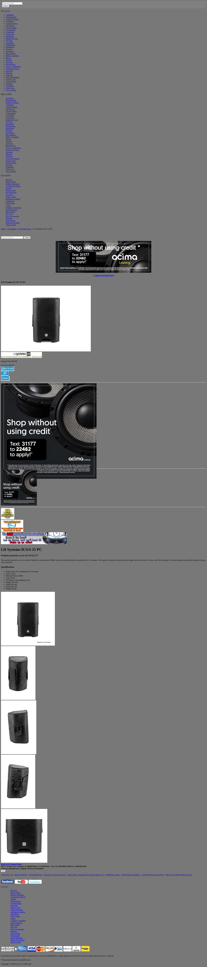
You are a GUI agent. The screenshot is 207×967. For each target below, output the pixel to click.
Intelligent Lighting (13, 199)
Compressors (11, 30)
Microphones (11, 54)
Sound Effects (11, 82)
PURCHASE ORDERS (130, 875)
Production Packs (12, 69)
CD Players (10, 26)
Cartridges (10, 21)
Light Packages (11, 210)
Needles (9, 60)
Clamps (9, 188)
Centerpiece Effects (13, 186)
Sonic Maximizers (12, 77)
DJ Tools (9, 41)
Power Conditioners (13, 67)
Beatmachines (11, 17)
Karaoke (9, 49)
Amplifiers (10, 15)
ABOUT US (99, 875)
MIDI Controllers (12, 56)
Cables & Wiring (12, 19)
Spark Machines (17, 938)
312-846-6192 (44, 866)
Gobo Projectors (17, 910)
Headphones (10, 45)
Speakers (9, 84)
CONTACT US (7, 875)
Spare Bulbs (15, 936)
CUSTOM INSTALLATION (152, 875)
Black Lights (10, 182)
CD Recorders (11, 28)
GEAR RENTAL (35, 875)
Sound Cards (11, 79)
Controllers (10, 32)
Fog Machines (11, 193)
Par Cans (9, 214)
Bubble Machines (12, 184)
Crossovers (10, 34)
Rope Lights (10, 221)
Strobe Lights (11, 225)
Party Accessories (12, 216)
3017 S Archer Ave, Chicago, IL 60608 (16, 866)
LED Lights (10, 203)
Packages (9, 62)
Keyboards (10, 51)
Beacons (9, 180)
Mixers (8, 58)
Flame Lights (11, 190)
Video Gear (10, 88)
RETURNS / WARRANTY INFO (81, 875)
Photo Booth (10, 64)
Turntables (10, 86)
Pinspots (9, 218)
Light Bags (10, 201)
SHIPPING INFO (113, 875)
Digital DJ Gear (12, 39)
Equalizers (10, 43)
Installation (10, 47)
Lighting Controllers (13, 208)
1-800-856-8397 (80, 866)
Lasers (8, 205)
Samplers (9, 71)
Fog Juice (9, 195)
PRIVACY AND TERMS (175, 875)
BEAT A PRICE (21, 875)
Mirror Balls (10, 212)
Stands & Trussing (13, 223)
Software (9, 75)
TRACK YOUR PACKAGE (55, 875)
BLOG (189, 875)
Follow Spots (11, 197)
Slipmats (9, 73)
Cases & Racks (11, 23)
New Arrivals (11, 90)
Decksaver (10, 36)
